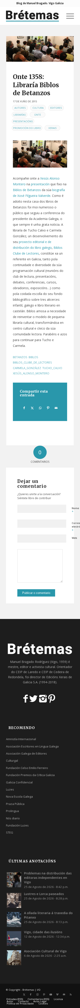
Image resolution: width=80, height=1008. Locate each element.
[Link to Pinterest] (44, 994)
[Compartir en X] (32, 408)
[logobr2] (33, 16)
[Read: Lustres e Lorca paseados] (14, 900)
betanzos (20, 357)
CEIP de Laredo (27, 672)
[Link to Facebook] (30, 994)
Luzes (10, 789)
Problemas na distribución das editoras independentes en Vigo (48, 877)
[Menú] (68, 16)
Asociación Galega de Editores (26, 753)
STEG (9, 832)
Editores (56, 107)
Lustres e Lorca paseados (44, 894)
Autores (20, 107)
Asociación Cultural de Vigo (45, 951)
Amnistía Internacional (21, 739)
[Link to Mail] (64, 994)
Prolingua (12, 811)
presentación (40, 184)
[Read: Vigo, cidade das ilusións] (14, 938)
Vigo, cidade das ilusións (43, 932)
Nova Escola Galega (19, 796)
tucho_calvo (52, 368)
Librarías (20, 114)
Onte (37, 114)
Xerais (52, 128)
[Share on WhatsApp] (40, 408)
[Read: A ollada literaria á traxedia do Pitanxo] (14, 919)
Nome (75, 510)
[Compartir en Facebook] (24, 408)
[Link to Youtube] (50, 994)
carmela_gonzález (27, 368)
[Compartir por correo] (56, 408)
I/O (38, 989)
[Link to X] (24, 994)
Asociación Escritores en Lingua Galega (32, 746)
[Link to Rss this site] (70, 994)
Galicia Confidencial (19, 782)
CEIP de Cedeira (53, 672)
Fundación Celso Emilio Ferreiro (27, 768)
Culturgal (12, 761)
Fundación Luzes (17, 825)
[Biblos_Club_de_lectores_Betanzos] (40, 49)
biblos (33, 357)
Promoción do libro (27, 128)
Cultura (38, 107)
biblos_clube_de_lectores (32, 362)
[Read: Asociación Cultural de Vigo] (14, 957)
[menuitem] (57, 16)
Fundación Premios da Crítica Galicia (30, 775)
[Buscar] (57, 16)
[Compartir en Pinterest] (48, 408)
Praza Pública (15, 804)
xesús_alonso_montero (31, 373)
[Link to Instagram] (37, 994)
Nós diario (13, 818)
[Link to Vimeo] (57, 994)
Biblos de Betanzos (27, 190)
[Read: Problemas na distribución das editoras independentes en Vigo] (14, 879)
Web (74, 538)
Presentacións (23, 121)
